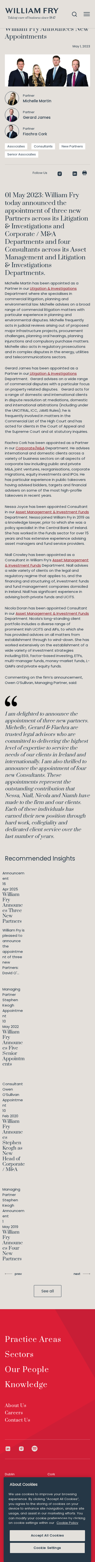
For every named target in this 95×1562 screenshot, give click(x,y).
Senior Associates (21, 154)
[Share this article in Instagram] (60, 174)
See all (47, 1291)
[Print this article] (84, 173)
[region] (47, 1519)
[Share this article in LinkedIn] (75, 174)
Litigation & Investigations (53, 288)
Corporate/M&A (30, 448)
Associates (16, 146)
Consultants (43, 146)
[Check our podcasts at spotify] (35, 1449)
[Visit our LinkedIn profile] (11, 1449)
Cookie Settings (47, 1547)
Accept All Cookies (47, 1535)
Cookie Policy (67, 1522)
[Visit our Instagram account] (25, 1449)
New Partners (72, 146)
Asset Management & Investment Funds (52, 511)
